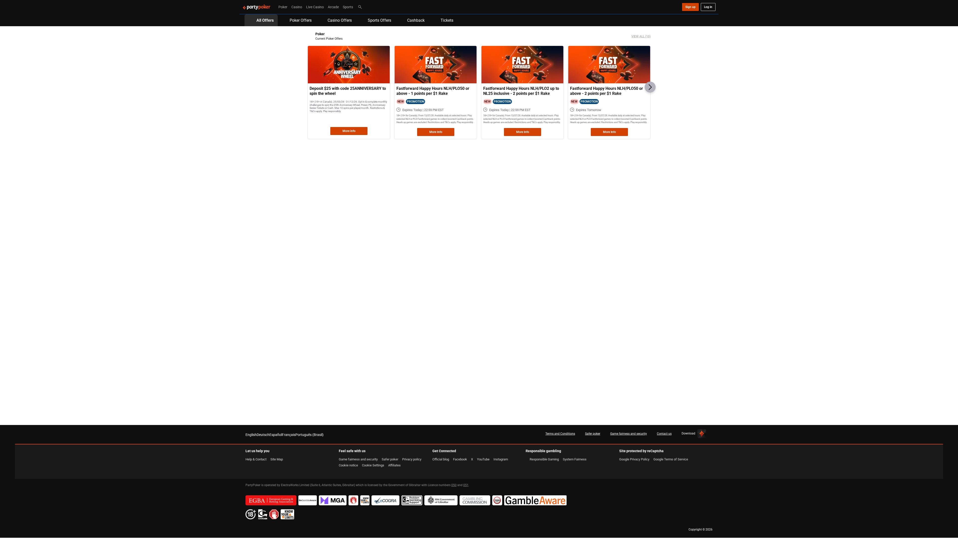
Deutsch (263, 434)
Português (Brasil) (309, 434)
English (251, 434)
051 (466, 485)
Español (275, 434)
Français (288, 434)
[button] (650, 87)
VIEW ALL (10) (641, 36)
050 (454, 485)
